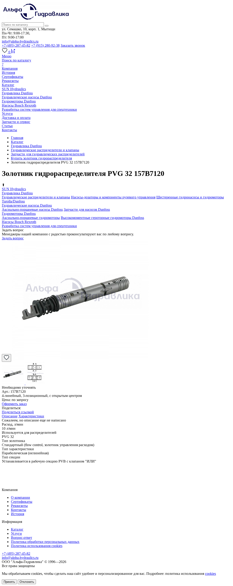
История (8, 73)
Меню (6, 56)
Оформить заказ (14, 404)
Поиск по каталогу (16, 60)
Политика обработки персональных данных (45, 542)
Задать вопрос (13, 238)
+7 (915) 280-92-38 (45, 45)
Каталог (17, 529)
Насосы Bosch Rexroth (19, 105)
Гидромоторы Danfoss (19, 101)
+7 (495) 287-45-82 (16, 45)
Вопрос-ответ (21, 538)
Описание (10, 416)
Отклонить (27, 581)
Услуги (16, 533)
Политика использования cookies (36, 546)
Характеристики (31, 416)
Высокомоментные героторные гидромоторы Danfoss (102, 218)
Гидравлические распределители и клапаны (36, 197)
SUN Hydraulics (14, 89)
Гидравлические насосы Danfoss (27, 97)
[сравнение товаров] (13, 52)
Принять (9, 581)
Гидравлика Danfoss (17, 93)
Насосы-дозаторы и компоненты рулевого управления (113, 197)
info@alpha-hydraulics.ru (20, 41)
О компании (20, 497)
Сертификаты (12, 77)
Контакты (18, 510)
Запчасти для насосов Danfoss (87, 209)
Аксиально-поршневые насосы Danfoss (32, 209)
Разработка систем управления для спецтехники (39, 109)
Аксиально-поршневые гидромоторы (31, 218)
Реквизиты (10, 81)
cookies (210, 574)
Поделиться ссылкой (18, 412)
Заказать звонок (73, 45)
